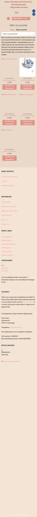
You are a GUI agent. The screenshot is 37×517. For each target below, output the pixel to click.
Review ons (5, 224)
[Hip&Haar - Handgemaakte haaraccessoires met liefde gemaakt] (17, 12)
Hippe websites (6, 240)
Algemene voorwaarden (9, 211)
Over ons (4, 220)
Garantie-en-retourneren (9, 176)
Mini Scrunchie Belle (9, 115)
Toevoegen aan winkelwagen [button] (9, 87)
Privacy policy (6, 202)
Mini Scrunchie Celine (9, 80)
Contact (4, 181)
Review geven (6, 248)
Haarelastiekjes (6, 237)
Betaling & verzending (8, 206)
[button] (8, 18)
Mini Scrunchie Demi (27, 80)
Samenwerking (6, 215)
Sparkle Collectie (7, 255)
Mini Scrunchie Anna (9, 151)
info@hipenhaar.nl (16, 327)
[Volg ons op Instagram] (33, 14)
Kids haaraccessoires (8, 244)
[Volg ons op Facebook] (33, 11)
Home (12, 30)
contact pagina (28, 302)
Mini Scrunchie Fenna (27, 115)
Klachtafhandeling (7, 185)
